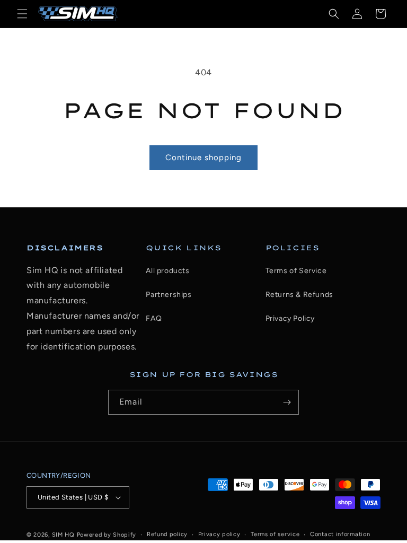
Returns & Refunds (299, 294)
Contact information (340, 534)
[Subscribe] (286, 402)
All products (167, 270)
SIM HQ (63, 534)
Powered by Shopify (107, 534)
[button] (22, 13)
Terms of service (275, 534)
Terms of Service (296, 270)
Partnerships (168, 294)
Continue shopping (203, 157)
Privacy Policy (290, 318)
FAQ (154, 318)
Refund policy (167, 534)
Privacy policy (219, 534)
